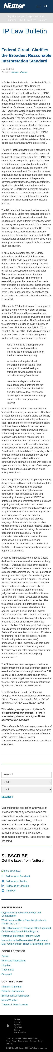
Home (8, 1038)
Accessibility (16, 1038)
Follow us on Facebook (18, 876)
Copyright (6, 974)
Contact (42, 20)
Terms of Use (23, 1041)
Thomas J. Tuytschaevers (14, 1004)
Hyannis (17, 1025)
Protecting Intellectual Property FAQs (20, 936)
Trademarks (7, 969)
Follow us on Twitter (16, 881)
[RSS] (8, 1025)
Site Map (33, 1041)
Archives (31, 20)
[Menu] (38, 6)
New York (18, 1027)
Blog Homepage (15, 16)
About (22, 20)
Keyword (8, 774)
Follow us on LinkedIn (17, 886)
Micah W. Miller (9, 1000)
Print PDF (11, 890)
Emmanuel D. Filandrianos (15, 995)
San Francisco (20, 1033)
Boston (17, 1019)
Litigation (15, 72)
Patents (23, 72)
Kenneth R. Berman (11, 986)
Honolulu (17, 1022)
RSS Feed (15, 871)
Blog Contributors (35, 16)
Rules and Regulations (13, 960)
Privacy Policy (11, 1041)
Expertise (11, 20)
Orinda (17, 1030)
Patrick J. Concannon (12, 991)
